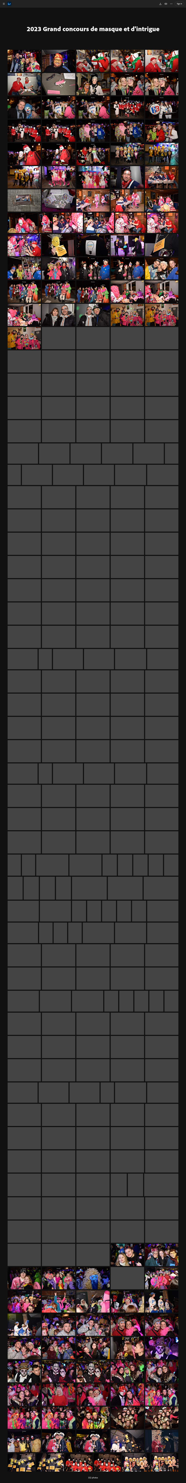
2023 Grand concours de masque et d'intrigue (93, 29)
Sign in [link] (179, 3)
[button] (4, 4)
